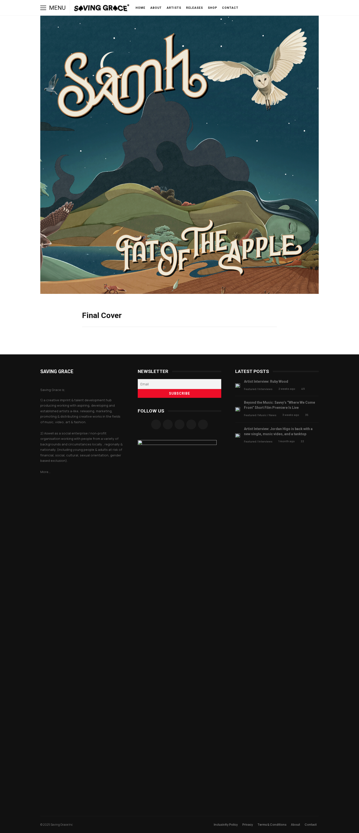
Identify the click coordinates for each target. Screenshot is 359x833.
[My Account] (295, 8)
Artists (174, 8)
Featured (250, 389)
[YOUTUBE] (268, 8)
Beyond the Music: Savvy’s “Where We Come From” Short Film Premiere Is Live (237, 409)
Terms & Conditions (271, 825)
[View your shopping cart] (302, 8)
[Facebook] (156, 424)
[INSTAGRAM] (261, 8)
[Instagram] (168, 424)
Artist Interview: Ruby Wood (237, 385)
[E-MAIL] (288, 8)
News (272, 415)
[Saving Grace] (102, 9)
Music (262, 415)
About (156, 8)
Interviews (265, 389)
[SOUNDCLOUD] (275, 8)
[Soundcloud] (179, 424)
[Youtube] (203, 424)
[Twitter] (191, 424)
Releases (194, 8)
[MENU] (43, 8)
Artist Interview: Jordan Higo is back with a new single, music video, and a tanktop (237, 435)
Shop (212, 8)
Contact (230, 8)
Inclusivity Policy (226, 825)
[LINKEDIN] (282, 8)
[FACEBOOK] (254, 8)
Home (140, 8)
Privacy (247, 825)
